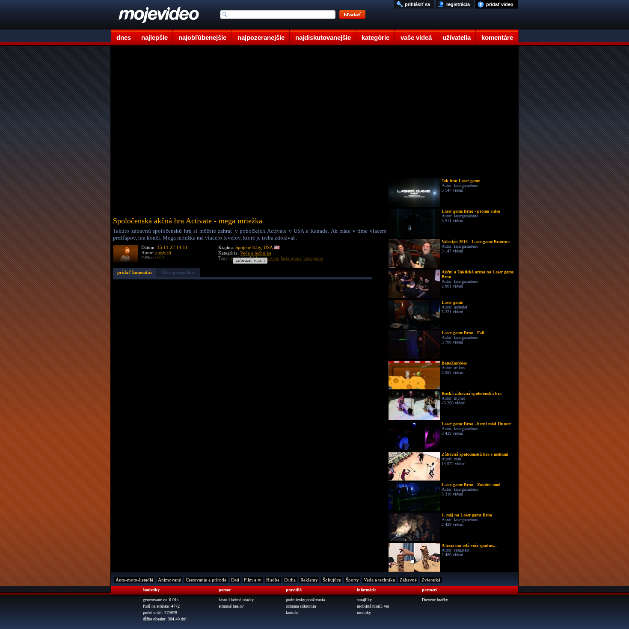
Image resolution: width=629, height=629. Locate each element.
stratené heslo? (231, 606)
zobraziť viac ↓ (251, 260)
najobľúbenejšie (202, 37)
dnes (123, 37)
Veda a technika (379, 579)
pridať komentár (134, 272)
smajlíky (364, 599)
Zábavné (408, 579)
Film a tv (252, 579)
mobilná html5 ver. (373, 606)
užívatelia (456, 37)
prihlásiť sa (417, 4)
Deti (235, 579)
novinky (364, 612)
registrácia (458, 4)
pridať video (499, 4)
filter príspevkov (178, 272)
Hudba (272, 579)
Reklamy (309, 579)
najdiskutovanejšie (323, 37)
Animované (169, 579)
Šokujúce (332, 579)
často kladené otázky (236, 599)
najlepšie (154, 37)
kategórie (375, 37)
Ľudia (290, 579)
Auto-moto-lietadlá (134, 579)
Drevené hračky (435, 599)
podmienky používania (305, 599)
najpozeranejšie (261, 37)
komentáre (497, 37)
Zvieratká (430, 579)
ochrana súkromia (301, 606)
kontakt (292, 612)
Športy (352, 579)
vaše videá (416, 37)
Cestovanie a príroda (206, 579)
